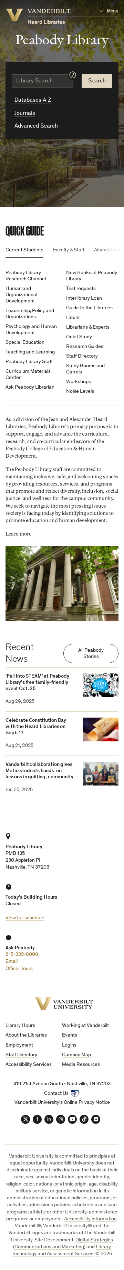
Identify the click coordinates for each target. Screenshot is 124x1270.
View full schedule (25, 918)
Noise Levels (80, 391)
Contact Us (56, 1093)
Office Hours (19, 968)
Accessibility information (90, 1219)
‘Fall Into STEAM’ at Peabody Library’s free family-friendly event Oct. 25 (37, 682)
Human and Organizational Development (21, 295)
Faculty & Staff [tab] (68, 250)
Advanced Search (36, 126)
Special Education (25, 342)
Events (69, 1035)
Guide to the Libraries (89, 308)
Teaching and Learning (30, 352)
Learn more (18, 534)
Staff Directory (82, 356)
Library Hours (20, 1025)
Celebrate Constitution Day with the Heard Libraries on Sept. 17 (36, 727)
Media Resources (81, 1064)
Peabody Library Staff (29, 361)
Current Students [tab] (24, 250)
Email (12, 961)
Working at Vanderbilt (85, 1025)
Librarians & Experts (88, 327)
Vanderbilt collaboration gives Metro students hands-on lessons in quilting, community (39, 771)
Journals (24, 114)
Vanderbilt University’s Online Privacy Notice (62, 1102)
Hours (73, 317)
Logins (69, 1045)
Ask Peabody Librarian (30, 387)
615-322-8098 (22, 954)
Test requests (81, 288)
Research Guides (84, 346)
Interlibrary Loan (84, 298)
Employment (19, 1045)
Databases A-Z (32, 100)
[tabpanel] (62, 443)
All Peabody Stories (91, 653)
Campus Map (76, 1055)
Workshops (78, 381)
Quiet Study (79, 337)
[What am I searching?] (73, 75)
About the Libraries (26, 1035)
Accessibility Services (29, 1064)
